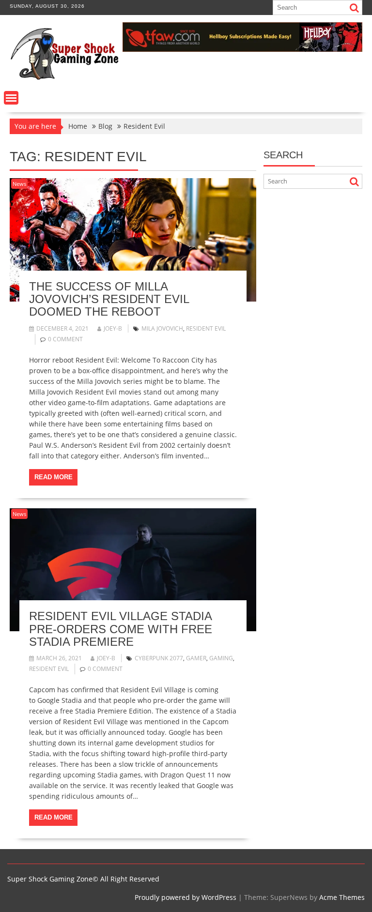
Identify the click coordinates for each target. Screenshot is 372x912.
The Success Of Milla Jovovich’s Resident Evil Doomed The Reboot (109, 299)
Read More (53, 477)
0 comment (65, 339)
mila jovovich (162, 328)
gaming (221, 658)
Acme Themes (342, 897)
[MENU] (11, 98)
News (19, 183)
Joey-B (113, 328)
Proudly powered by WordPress (185, 897)
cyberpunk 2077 (159, 658)
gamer (196, 658)
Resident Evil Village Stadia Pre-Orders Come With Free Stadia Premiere (120, 628)
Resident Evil (206, 328)
